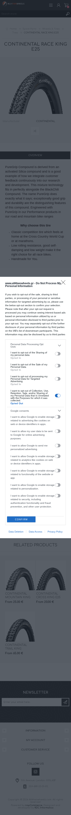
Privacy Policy (55, 531)
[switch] (57, 353)
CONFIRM (21, 519)
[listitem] (35, 345)
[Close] (64, 283)
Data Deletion (16, 531)
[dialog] (35, 407)
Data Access (35, 531)
